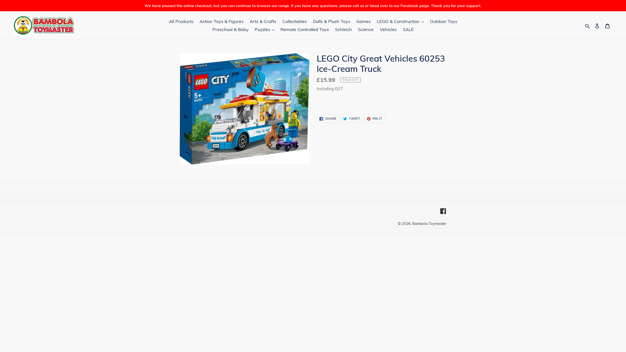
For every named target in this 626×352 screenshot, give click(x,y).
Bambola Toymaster (429, 223)
